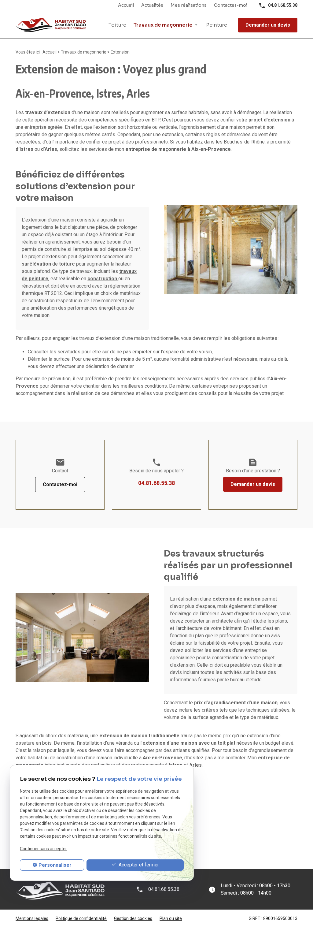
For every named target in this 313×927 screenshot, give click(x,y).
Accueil (126, 5)
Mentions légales (32, 918)
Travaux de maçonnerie (163, 25)
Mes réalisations (189, 5)
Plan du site (171, 918)
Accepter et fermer (138, 865)
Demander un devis (267, 25)
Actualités (152, 5)
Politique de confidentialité (81, 918)
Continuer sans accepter (43, 848)
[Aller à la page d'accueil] (51, 25)
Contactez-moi (230, 5)
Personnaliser (55, 865)
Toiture (117, 25)
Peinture (216, 25)
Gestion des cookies (133, 918)
